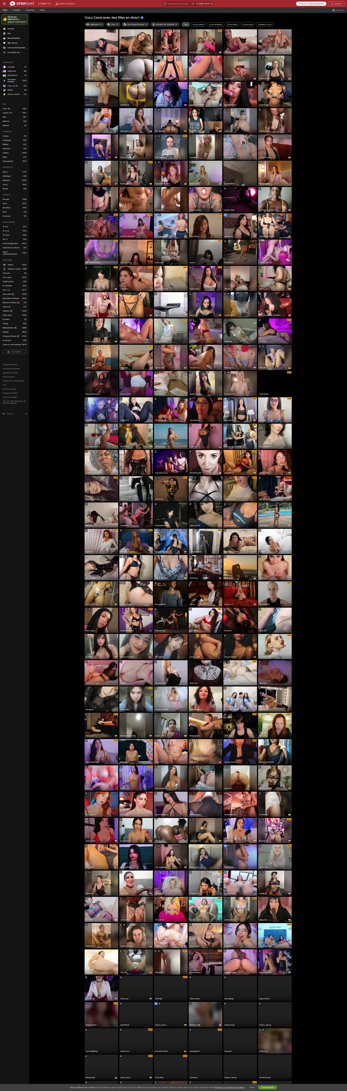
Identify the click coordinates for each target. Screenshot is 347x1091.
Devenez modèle (9, 389)
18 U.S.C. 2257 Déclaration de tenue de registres (14, 402)
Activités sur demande (165, 24)
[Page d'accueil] (22, 3)
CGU (4, 385)
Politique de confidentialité (13, 381)
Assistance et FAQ (10, 365)
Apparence (94, 24)
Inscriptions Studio (10, 393)
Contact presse (9, 377)
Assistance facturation (11, 369)
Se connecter (336, 4)
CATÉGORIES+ (16, 352)
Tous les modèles (10, 397)
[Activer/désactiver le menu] (4, 3)
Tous (186, 24)
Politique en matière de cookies (229, 1087)
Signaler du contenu (10, 373)
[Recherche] (193, 4)
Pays (113, 24)
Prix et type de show (135, 24)
